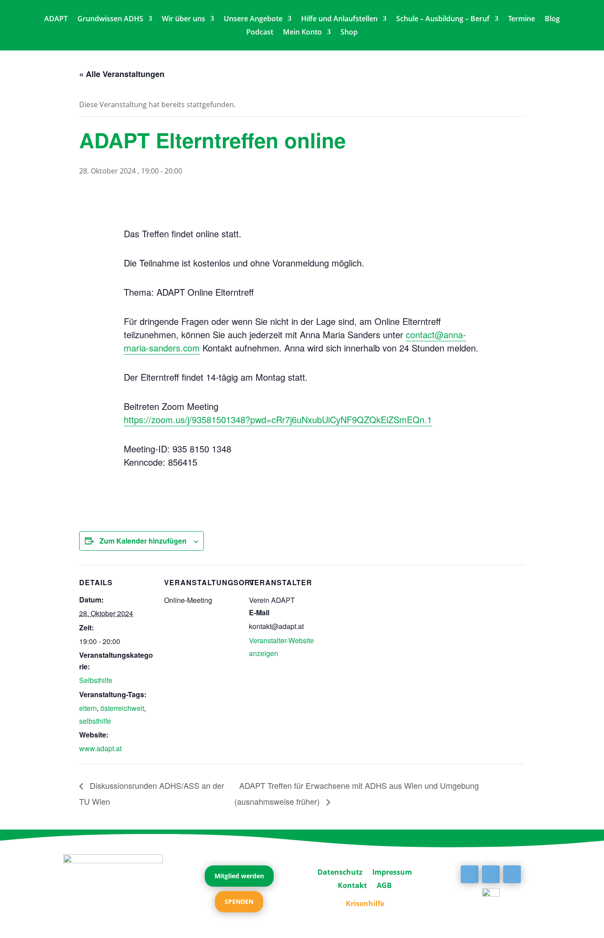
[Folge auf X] (491, 874)
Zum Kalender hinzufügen (143, 541)
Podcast (259, 33)
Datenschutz (340, 871)
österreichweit (122, 708)
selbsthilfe (95, 721)
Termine (521, 19)
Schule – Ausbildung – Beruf (442, 19)
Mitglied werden (239, 876)
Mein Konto (302, 33)
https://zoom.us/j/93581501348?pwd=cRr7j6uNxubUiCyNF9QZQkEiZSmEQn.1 (278, 419)
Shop (349, 33)
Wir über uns (183, 19)
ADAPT (56, 19)
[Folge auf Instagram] (512, 874)
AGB (384, 884)
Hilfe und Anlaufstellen (339, 19)
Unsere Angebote (253, 19)
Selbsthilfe (95, 680)
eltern (88, 708)
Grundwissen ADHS (110, 19)
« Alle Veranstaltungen (121, 74)
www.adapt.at (100, 748)
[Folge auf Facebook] (469, 874)
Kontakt (352, 884)
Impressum (392, 871)
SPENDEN (239, 901)
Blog (552, 19)
